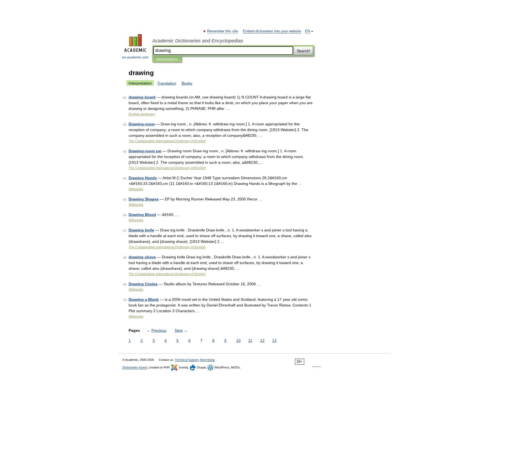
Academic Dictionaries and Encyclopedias (197, 41)
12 (262, 340)
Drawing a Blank (144, 299)
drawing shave (142, 257)
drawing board (142, 97)
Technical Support (186, 359)
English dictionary (142, 114)
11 (250, 340)
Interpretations (167, 59)
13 (274, 340)
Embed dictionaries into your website (272, 31)
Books (187, 83)
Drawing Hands (143, 178)
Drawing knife (141, 230)
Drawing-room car (145, 151)
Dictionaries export (134, 367)
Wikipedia (136, 189)
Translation (166, 83)
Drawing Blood (142, 214)
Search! (303, 51)
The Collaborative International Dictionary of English (167, 141)
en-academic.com (135, 57)
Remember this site (223, 31)
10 (238, 340)
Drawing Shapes (144, 199)
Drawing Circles (143, 284)
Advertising (207, 359)
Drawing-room (142, 124)
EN (307, 31)
